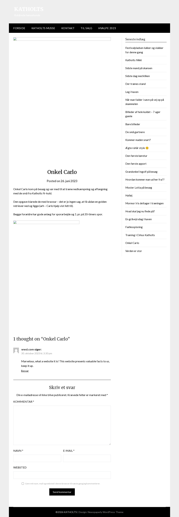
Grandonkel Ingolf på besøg (141, 171)
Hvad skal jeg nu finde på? (140, 211)
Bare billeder (132, 124)
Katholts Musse (43, 28)
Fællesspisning (134, 227)
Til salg (86, 28)
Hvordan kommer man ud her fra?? (144, 179)
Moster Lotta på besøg (138, 187)
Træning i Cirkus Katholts (140, 235)
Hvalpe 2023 (107, 28)
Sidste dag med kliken (137, 76)
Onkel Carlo (132, 242)
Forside (19, 28)
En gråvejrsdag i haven (138, 219)
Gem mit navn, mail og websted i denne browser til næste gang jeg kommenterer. (62, 483)
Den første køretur (136, 155)
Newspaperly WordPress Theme (105, 512)
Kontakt (68, 28)
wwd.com (27, 349)
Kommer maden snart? (138, 139)
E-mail (68, 450)
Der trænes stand (135, 83)
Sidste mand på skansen (138, 68)
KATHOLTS (29, 9)
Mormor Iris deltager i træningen (144, 203)
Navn (18, 450)
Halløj (128, 195)
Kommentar (23, 401)
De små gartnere (135, 132)
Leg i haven (131, 91)
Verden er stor (133, 250)
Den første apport (135, 163)
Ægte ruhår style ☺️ (137, 147)
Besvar (25, 370)
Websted (20, 467)
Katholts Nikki (133, 60)
